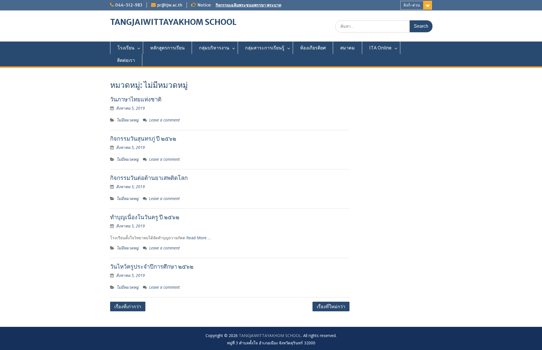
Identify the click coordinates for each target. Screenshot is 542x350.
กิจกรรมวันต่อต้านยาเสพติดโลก (149, 177)
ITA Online (380, 48)
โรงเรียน (125, 48)
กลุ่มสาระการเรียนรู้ (264, 48)
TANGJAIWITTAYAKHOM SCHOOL (173, 22)
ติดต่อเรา (126, 60)
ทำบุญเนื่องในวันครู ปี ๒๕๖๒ (144, 217)
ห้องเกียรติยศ (313, 48)
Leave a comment (164, 120)
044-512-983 (128, 5)
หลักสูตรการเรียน (167, 48)
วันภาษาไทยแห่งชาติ (135, 99)
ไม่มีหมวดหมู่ (128, 120)
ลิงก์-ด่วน (411, 5)
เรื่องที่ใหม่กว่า (331, 306)
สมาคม (347, 48)
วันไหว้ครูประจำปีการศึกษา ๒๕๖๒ (151, 266)
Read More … (198, 237)
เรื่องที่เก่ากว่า (127, 306)
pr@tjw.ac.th (169, 5)
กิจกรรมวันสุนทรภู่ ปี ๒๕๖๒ (143, 138)
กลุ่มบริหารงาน (214, 48)
